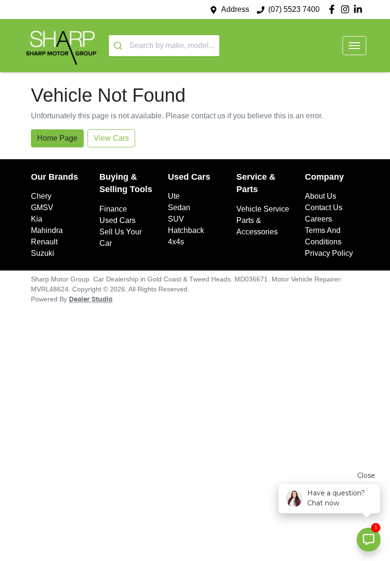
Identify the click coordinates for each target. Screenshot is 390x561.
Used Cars (117, 220)
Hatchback (186, 230)
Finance (113, 209)
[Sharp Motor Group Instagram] (347, 9)
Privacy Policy (329, 253)
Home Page (57, 138)
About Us (320, 196)
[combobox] (164, 45)
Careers (318, 219)
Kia (36, 219)
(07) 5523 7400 (294, 9)
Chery (41, 196)
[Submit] (119, 45)
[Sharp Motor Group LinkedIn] (359, 9)
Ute (174, 196)
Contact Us (323, 207)
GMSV (42, 207)
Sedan (179, 207)
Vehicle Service (262, 209)
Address (235, 9)
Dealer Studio (91, 299)
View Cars (111, 138)
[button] (354, 45)
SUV (176, 219)
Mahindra (47, 230)
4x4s (176, 242)
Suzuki (42, 253)
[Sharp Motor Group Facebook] (333, 9)
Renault (44, 242)
